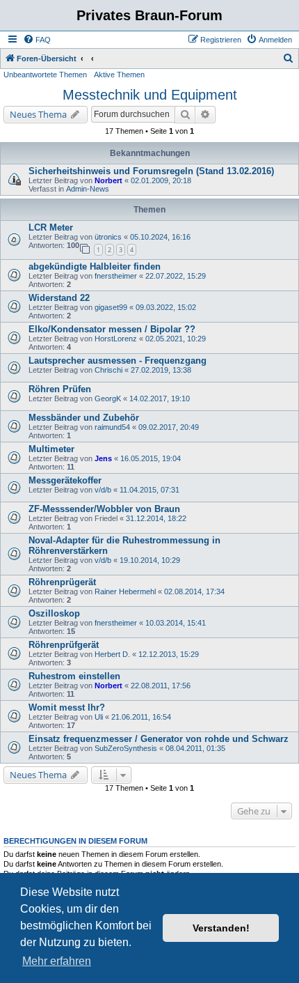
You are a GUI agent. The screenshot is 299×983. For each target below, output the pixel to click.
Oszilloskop (54, 613)
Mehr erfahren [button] (56, 961)
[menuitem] (37, 39)
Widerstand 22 (59, 298)
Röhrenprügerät (62, 582)
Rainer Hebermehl (125, 591)
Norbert (108, 180)
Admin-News (87, 189)
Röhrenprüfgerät (64, 645)
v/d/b (103, 490)
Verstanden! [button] (221, 928)
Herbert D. (112, 654)
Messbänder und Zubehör (84, 417)
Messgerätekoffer (65, 480)
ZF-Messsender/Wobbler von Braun (104, 509)
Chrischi (108, 370)
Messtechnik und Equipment (150, 94)
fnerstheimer (116, 276)
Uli (99, 717)
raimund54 (112, 427)
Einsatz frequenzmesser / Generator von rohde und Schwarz (159, 739)
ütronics (108, 237)
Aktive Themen (119, 74)
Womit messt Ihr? (67, 707)
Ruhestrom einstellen (74, 676)
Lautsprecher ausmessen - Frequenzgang (118, 360)
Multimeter (51, 449)
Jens (103, 458)
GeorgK (108, 398)
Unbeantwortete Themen (45, 74)
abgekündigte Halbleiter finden (95, 266)
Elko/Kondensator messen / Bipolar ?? (112, 329)
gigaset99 (111, 307)
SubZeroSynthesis (126, 748)
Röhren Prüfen (60, 389)
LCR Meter (51, 227)
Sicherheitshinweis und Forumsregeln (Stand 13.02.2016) (151, 171)
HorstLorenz (116, 338)
